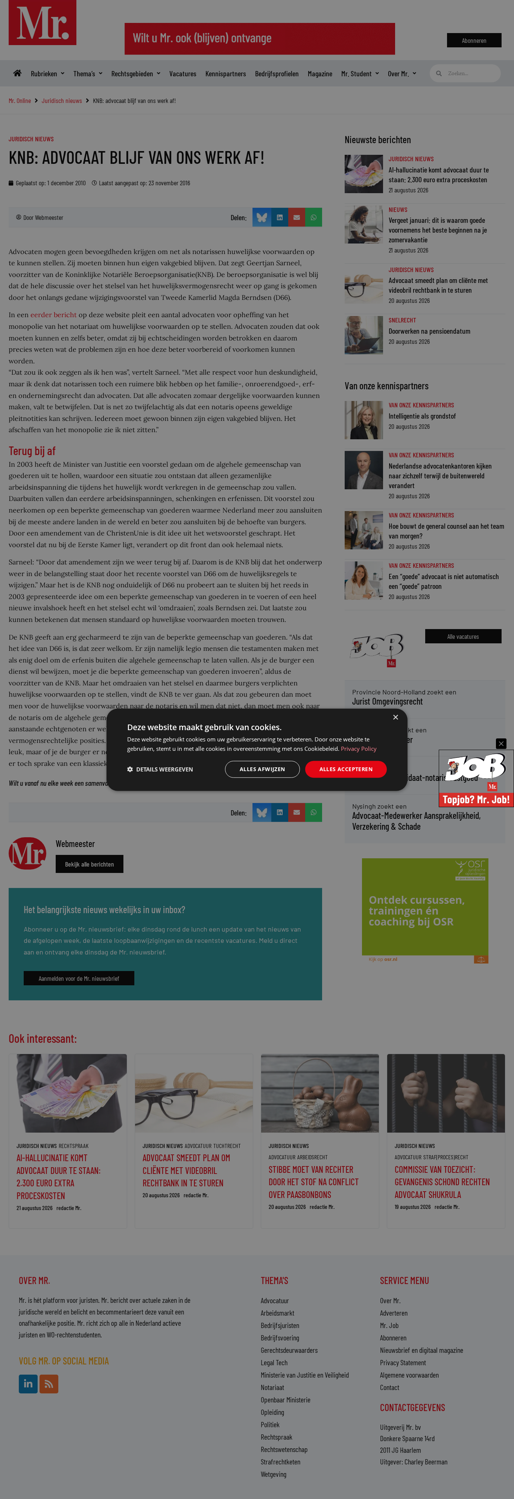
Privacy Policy (359, 748)
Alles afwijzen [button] (262, 768)
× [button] (395, 717)
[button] (160, 769)
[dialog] (257, 749)
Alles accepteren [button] (346, 768)
